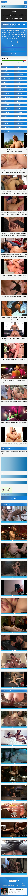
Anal (8, 67)
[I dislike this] (17, 42)
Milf (8, 74)
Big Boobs (21, 85)
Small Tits (21, 74)
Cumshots (21, 93)
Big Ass (21, 67)
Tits (21, 108)
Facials (8, 97)
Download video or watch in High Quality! (15, 24)
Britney (8, 119)
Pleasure (21, 104)
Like (13, 41)
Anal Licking (8, 78)
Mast (21, 127)
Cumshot (8, 123)
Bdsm (21, 82)
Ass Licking (8, 82)
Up (6, 2)
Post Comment (14, 498)
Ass (21, 78)
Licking (8, 100)
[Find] (25, 6)
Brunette (8, 70)
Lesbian (21, 70)
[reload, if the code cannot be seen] (6, 492)
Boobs (8, 89)
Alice (8, 112)
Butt (8, 93)
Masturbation (21, 100)
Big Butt (21, 116)
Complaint (14, 53)
